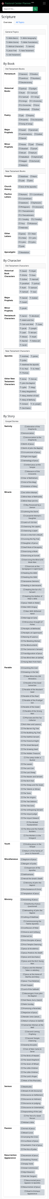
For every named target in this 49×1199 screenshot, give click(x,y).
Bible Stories (13, 42)
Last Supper (28, 985)
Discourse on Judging (31, 1103)
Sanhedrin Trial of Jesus (32, 1145)
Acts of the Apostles (28, 187)
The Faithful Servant (31, 737)
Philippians (25, 207)
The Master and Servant (32, 776)
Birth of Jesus (28, 444)
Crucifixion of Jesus (30, 1141)
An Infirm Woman (30, 492)
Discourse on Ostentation (33, 1107)
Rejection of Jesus (30, 1012)
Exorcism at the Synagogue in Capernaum (32, 567)
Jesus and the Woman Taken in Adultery (33, 969)
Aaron (24, 316)
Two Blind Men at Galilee (33, 657)
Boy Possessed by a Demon (33, 506)
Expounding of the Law (32, 1111)
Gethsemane (28, 874)
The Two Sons (28, 806)
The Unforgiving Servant (33, 810)
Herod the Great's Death (32, 878)
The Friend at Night (31, 741)
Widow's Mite (28, 1122)
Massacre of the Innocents (33, 472)
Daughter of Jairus (30, 543)
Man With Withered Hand (33, 612)
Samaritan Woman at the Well (33, 1026)
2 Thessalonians (27, 215)
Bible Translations (30, 42)
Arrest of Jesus (29, 1128)
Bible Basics (13, 38)
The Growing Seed (30, 749)
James (23, 234)
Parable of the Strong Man (33, 712)
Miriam (33, 332)
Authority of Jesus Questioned (33, 905)
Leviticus (24, 78)
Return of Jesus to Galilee (33, 1021)
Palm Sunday (28, 1004)
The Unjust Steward (31, 818)
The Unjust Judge (30, 814)
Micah (23, 153)
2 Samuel (24, 97)
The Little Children (30, 1068)
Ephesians (37, 203)
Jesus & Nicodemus (31, 948)
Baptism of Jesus (29, 859)
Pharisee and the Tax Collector (33, 719)
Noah (34, 337)
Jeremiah (34, 130)
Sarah (24, 345)
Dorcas (34, 379)
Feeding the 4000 (30, 573)
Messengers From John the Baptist (33, 994)
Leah (24, 332)
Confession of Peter (31, 928)
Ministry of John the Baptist (33, 884)
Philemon (33, 223)
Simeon (25, 404)
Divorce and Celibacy (31, 932)
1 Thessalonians (27, 211)
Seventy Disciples (30, 1045)
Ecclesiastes (37, 120)
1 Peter (33, 234)
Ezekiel (39, 134)
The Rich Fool (28, 781)
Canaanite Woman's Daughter (33, 517)
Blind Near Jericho (30, 501)
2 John (23, 242)
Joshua (23, 88)
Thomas (25, 373)
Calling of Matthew (30, 917)
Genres (31, 46)
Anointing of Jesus (30, 900)
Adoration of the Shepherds (33, 427)
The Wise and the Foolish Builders (33, 830)
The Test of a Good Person (33, 1117)
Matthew (24, 176)
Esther (36, 109)
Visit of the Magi (29, 482)
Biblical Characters (16, 46)
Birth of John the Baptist (32, 448)
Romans (23, 194)
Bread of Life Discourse (32, 1091)
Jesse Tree (12, 50)
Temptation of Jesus (31, 893)
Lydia (24, 387)
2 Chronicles (26, 105)
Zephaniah (37, 157)
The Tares (27, 793)
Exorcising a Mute (30, 551)
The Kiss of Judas (30, 1149)
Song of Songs (26, 124)
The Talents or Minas (31, 789)
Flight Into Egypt (29, 456)
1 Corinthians (37, 194)
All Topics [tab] (20, 22)
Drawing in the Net (30, 672)
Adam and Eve (28, 320)
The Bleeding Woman (31, 641)
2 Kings (24, 101)
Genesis (24, 74)
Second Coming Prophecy (33, 1032)
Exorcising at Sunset (31, 555)
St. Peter (35, 369)
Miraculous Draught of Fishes (33, 623)
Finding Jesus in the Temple (33, 845)
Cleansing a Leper (30, 531)
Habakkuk (25, 157)
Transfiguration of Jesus (32, 653)
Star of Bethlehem (30, 478)
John (31, 180)
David (24, 271)
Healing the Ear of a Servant (33, 590)
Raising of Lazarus (30, 637)
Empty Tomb (28, 1164)
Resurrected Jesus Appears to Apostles (32, 1181)
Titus (22, 223)
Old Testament (14, 55)
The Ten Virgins (29, 797)
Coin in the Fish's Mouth (32, 535)
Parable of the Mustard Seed (33, 690)
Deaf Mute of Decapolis (32, 547)
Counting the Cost (30, 668)
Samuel (25, 292)
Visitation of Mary (30, 486)
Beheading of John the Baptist (33, 911)
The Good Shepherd (31, 1060)
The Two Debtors (30, 801)
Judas (24, 360)
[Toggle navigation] (44, 3)
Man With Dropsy (30, 607)
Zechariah (35, 161)
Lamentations (26, 134)
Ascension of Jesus (30, 1155)
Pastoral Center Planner (19, 3)
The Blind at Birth (30, 645)
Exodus (35, 74)
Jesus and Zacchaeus (31, 957)
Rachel (24, 341)
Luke (22, 180)
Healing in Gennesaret (32, 585)
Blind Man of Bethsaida (32, 496)
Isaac (40, 324)
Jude (22, 246)
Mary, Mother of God (30, 395)
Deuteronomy (26, 82)
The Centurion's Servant (32, 649)
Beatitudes (27, 1087)
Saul (34, 292)
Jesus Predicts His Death (32, 953)
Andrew (25, 356)
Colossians (38, 207)
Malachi (24, 165)
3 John (33, 242)
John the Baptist (28, 383)
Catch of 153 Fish (30, 522)
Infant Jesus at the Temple (33, 466)
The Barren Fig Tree (31, 728)
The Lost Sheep (29, 772)
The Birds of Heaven (31, 1056)
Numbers (36, 78)
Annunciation (28, 433)
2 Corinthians (26, 198)
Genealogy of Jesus (30, 460)
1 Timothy (24, 219)
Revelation (24, 252)
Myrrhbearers (28, 1172)
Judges (34, 88)
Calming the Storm (30, 511)
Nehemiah (25, 109)
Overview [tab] (7, 22)
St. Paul (25, 369)
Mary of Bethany (28, 400)
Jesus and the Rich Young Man (33, 962)
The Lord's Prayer (30, 1076)
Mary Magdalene (29, 391)
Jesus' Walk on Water (31, 603)
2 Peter (23, 238)
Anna (24, 379)
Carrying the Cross (30, 1137)
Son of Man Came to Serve (33, 1050)
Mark (34, 176)
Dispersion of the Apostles (33, 869)
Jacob (24, 328)
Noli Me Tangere (29, 1176)
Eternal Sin (27, 936)
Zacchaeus (26, 408)
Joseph (34, 328)
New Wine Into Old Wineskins (33, 677)
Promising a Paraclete (32, 1008)
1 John (33, 238)
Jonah (34, 148)
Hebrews (24, 228)
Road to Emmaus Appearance (33, 1192)
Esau (33, 275)
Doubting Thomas (30, 1159)
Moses (24, 337)
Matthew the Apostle (30, 364)
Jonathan (25, 283)
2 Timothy (37, 219)
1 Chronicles (36, 101)
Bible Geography (29, 38)
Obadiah (24, 148)
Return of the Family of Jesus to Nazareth (33, 852)
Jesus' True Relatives (31, 981)
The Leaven (27, 764)
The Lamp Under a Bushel (33, 758)
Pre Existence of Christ (32, 889)
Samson (33, 288)
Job (22, 115)
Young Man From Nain (32, 662)
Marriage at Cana (30, 618)
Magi (33, 387)
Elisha (24, 275)
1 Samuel (33, 93)
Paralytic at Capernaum (32, 633)
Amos (40, 144)
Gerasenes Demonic (31, 581)
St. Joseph (36, 404)
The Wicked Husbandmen (32, 823)
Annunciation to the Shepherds (33, 438)
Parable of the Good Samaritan (33, 684)
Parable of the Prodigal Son (33, 701)
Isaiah (23, 130)
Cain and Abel (27, 324)
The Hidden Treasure (31, 753)
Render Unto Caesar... (31, 1017)
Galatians (24, 203)
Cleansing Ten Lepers (31, 526)
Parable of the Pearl (31, 696)
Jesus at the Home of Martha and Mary (33, 975)
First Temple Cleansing (32, 944)
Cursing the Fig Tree (31, 539)
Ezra (37, 105)
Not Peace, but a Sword (32, 1000)
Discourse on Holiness (32, 1099)
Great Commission (30, 1168)
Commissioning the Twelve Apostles (33, 922)
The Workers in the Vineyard (33, 836)
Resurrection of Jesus (31, 1187)
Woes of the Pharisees (32, 1080)
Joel (32, 144)
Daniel (23, 138)
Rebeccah (36, 341)
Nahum (33, 153)
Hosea (23, 144)
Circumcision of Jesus (31, 452)
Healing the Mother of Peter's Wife (33, 597)
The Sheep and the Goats (33, 785)
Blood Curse (28, 1133)
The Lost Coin (28, 768)
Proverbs (24, 120)
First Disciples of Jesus (32, 940)
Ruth (23, 93)
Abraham (35, 316)
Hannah (35, 279)
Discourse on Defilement (33, 1095)
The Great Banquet (30, 745)
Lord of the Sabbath (31, 989)
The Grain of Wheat (31, 1064)
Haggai (24, 161)
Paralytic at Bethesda (31, 628)
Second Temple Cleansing (33, 1039)
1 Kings (36, 97)
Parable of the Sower (31, 707)
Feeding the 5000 (30, 577)
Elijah (33, 271)
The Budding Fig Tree (31, 732)
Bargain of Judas (29, 863)
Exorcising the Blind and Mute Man (33, 561)
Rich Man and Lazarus (32, 724)
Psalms (31, 115)
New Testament (27, 50)
